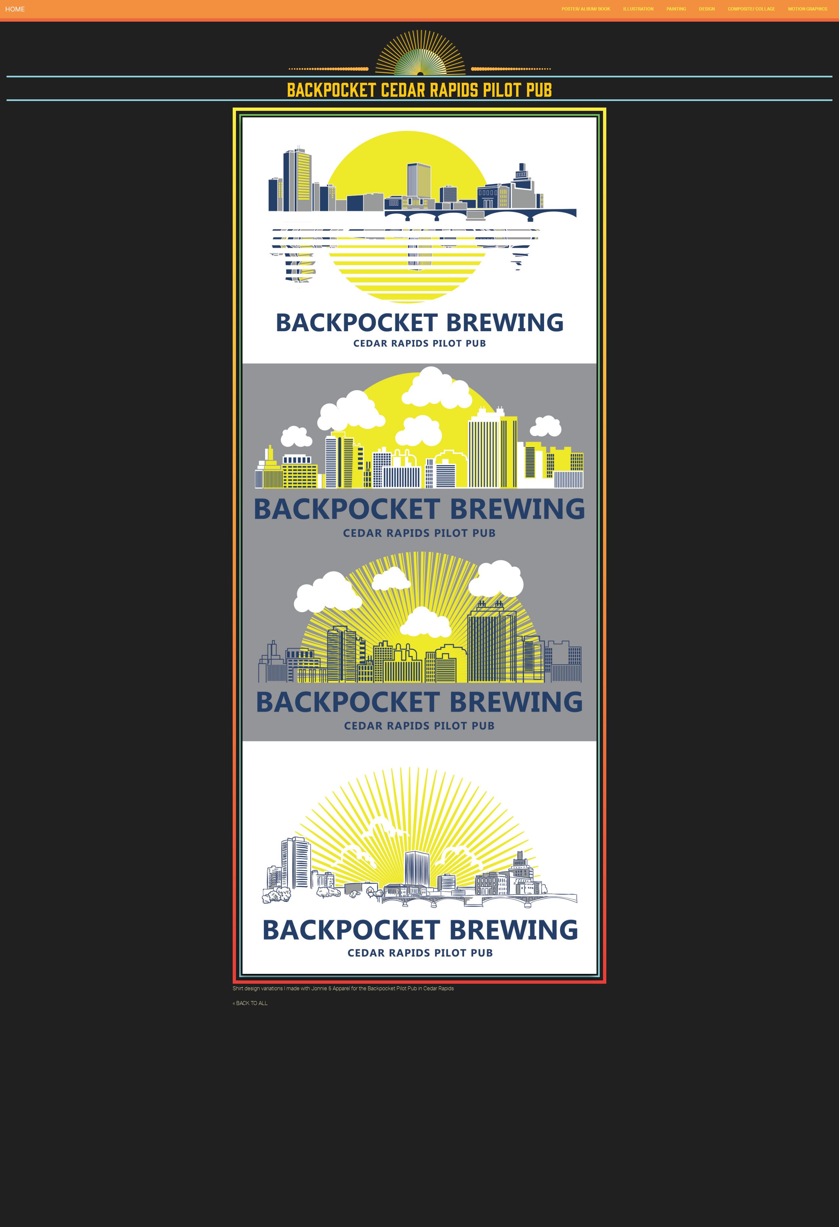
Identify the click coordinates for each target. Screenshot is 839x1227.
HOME (15, 9)
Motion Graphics (807, 8)
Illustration (638, 8)
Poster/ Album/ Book (586, 8)
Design (707, 8)
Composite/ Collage (751, 8)
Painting (676, 8)
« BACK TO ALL (250, 1003)
